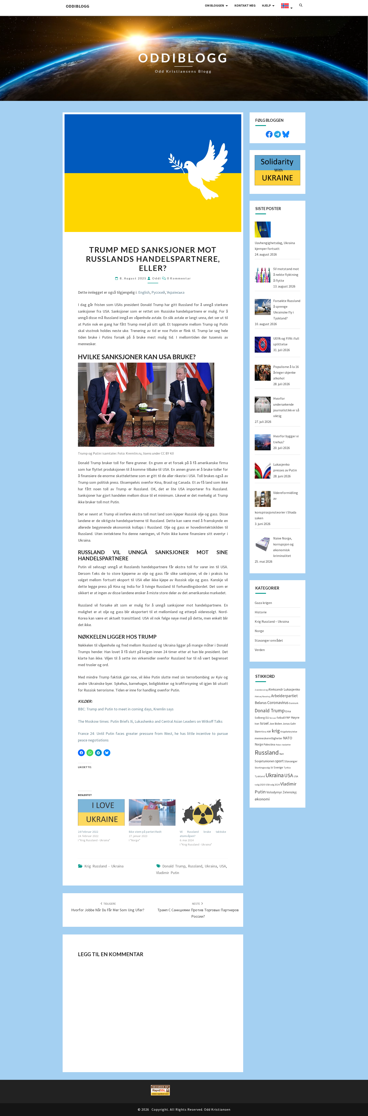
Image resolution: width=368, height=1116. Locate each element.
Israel (264, 723)
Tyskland (260, 776)
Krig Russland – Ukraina (272, 621)
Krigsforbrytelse (288, 731)
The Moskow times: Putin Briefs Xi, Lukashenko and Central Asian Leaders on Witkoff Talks (150, 721)
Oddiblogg (77, 6)
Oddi (156, 278)
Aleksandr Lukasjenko (284, 689)
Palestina (269, 744)
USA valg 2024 (273, 784)
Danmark (293, 703)
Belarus (261, 702)
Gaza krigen (263, 603)
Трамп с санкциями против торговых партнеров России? (198, 910)
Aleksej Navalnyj (262, 696)
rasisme (286, 744)
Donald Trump (173, 866)
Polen (278, 744)
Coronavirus (277, 702)
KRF (269, 731)
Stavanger (291, 761)
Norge (259, 631)
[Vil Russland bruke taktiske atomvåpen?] (203, 812)
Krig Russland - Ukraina (104, 866)
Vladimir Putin (167, 872)
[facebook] (269, 134)
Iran (257, 723)
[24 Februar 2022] (101, 812)
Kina (263, 731)
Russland (195, 866)
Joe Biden (275, 723)
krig (276, 731)
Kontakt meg (245, 5)
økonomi (262, 799)
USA (222, 866)
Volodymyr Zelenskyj (281, 792)
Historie (261, 612)
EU (267, 718)
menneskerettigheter (268, 738)
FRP (287, 718)
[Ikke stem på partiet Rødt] (152, 812)
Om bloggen (214, 5)
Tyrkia (287, 767)
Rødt (281, 754)
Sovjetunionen (265, 761)
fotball (281, 718)
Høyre (295, 717)
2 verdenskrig (261, 689)
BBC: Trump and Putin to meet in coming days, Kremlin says (126, 709)
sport (279, 760)
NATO (287, 738)
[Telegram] (277, 134)
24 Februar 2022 (88, 832)
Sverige (278, 767)
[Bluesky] (286, 134)
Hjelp (266, 5)
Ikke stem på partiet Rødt (145, 832)
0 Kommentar (179, 278)
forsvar (273, 718)
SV (271, 767)
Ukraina (211, 866)
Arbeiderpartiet (284, 695)
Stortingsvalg (262, 767)
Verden (260, 650)
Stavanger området (269, 640)
